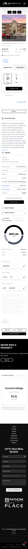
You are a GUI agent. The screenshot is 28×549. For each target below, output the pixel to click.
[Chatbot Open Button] (23, 544)
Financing (14, 436)
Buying (14, 431)
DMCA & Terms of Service (15, 547)
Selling (14, 433)
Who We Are (14, 440)
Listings (14, 429)
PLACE (14, 530)
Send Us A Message (14, 490)
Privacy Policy (5, 547)
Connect (14, 442)
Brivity (13, 544)
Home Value (14, 438)
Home (14, 426)
